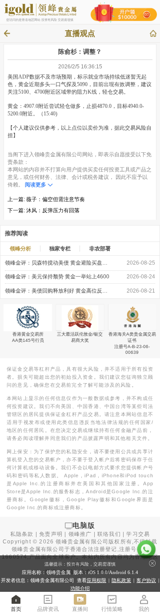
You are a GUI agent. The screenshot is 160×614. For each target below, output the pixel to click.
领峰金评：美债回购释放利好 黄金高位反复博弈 (57, 291)
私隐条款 (22, 534)
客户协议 (146, 580)
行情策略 (112, 609)
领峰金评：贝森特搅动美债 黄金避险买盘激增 (57, 263)
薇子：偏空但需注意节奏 (55, 199)
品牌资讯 (48, 609)
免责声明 (51, 534)
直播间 (80, 609)
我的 (144, 609)
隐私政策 (121, 580)
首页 (16, 609)
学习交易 (138, 534)
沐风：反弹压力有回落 (53, 210)
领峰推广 (80, 534)
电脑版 (84, 525)
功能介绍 (80, 588)
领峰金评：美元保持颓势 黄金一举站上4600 (57, 276)
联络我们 (109, 534)
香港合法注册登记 (93, 549)
